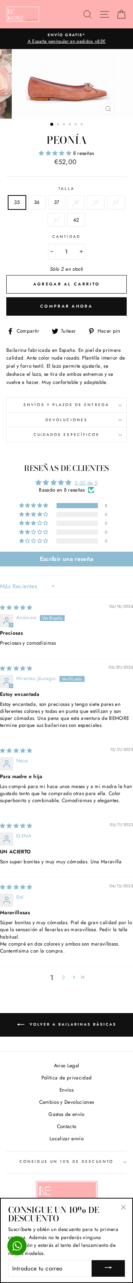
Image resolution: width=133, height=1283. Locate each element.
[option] (66, 38)
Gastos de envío (66, 1114)
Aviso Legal (66, 1065)
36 (37, 202)
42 (76, 219)
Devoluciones (66, 420)
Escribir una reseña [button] (66, 559)
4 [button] (70, 125)
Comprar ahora (66, 306)
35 (17, 202)
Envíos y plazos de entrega (66, 405)
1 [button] (52, 124)
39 (96, 202)
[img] (16, 607)
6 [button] (82, 125)
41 (56, 219)
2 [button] (59, 125)
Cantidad (66, 236)
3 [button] (64, 125)
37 (56, 202)
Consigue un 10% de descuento (66, 1161)
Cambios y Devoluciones (66, 1102)
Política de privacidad (66, 1077)
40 (116, 202)
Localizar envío (66, 1138)
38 (76, 202)
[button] (56, 153)
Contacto (66, 1126)
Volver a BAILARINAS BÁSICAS (71, 1024)
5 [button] (76, 125)
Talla (66, 188)
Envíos (66, 1089)
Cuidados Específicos (66, 434)
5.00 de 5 (86, 482)
